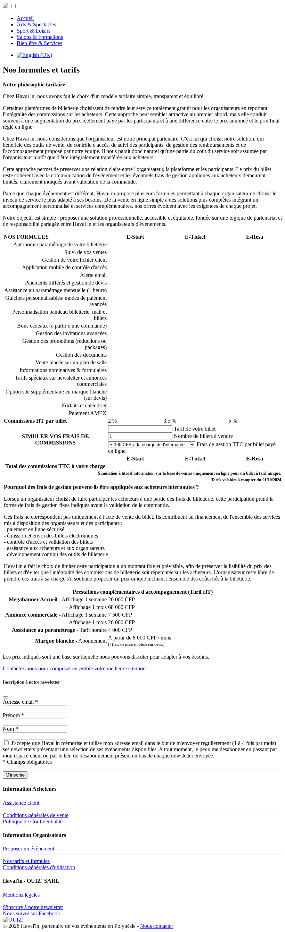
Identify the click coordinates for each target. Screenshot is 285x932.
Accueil (25, 18)
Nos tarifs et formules (26, 861)
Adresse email (20, 702)
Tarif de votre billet (194, 429)
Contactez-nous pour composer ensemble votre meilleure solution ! (76, 668)
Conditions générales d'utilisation (39, 867)
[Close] (5, 697)
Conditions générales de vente (35, 815)
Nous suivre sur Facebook (31, 913)
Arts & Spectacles (36, 24)
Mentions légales (21, 895)
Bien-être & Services (39, 43)
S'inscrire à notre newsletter (33, 907)
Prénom (13, 715)
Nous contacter (156, 926)
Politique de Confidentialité (33, 821)
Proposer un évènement (28, 848)
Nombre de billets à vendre (203, 436)
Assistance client (21, 803)
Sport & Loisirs (33, 31)
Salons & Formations (40, 37)
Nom (10, 729)
